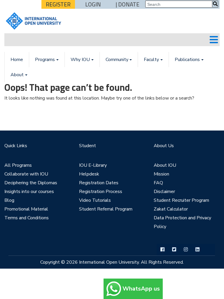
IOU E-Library (93, 165)
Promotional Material (26, 209)
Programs (45, 59)
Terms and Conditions (26, 218)
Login (93, 4)
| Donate (127, 4)
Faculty (151, 59)
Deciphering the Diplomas (30, 183)
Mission (161, 174)
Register (58, 4)
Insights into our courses (29, 191)
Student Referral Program (105, 209)
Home (16, 59)
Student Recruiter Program (181, 200)
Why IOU (80, 59)
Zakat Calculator (171, 209)
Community (117, 59)
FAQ (158, 183)
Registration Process (100, 191)
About (17, 75)
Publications (187, 59)
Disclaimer (164, 191)
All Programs (18, 165)
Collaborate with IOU (26, 174)
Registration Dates (98, 183)
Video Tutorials (95, 200)
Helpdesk (89, 174)
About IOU (165, 165)
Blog (9, 200)
